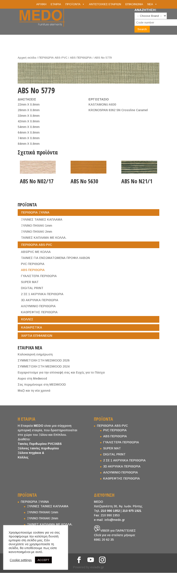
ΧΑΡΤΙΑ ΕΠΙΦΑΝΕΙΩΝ (36, 335)
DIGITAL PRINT (32, 288)
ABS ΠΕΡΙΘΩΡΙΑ (81, 57)
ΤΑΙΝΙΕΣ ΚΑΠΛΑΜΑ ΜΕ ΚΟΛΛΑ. (43, 237)
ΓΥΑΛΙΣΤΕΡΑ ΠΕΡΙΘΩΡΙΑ (39, 276)
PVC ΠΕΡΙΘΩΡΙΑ (32, 264)
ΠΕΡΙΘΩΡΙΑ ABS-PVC (53, 57)
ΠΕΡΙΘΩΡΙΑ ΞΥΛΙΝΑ (35, 212)
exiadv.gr (97, 567)
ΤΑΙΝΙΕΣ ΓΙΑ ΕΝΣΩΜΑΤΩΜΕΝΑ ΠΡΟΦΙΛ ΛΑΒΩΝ (55, 258)
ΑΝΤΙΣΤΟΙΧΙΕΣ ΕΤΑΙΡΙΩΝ (105, 4)
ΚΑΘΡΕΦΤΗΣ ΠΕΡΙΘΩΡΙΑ (39, 312)
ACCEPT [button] (43, 560)
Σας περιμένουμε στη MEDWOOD (42, 384)
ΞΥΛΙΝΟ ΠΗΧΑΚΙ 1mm (36, 225)
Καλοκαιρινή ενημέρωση (35, 354)
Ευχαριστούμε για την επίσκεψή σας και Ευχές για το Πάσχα (61, 372)
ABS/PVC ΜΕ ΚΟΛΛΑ (36, 252)
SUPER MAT (30, 282)
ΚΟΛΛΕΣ (27, 319)
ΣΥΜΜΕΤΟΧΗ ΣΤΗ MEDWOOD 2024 (44, 366)
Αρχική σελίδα (27, 57)
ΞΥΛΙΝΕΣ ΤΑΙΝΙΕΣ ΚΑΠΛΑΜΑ (41, 219)
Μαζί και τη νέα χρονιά (34, 390)
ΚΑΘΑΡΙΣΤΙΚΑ (31, 327)
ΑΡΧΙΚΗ (41, 4)
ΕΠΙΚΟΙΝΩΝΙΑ (134, 4)
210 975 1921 (131, 510)
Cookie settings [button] (21, 560)
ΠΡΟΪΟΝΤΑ (73, 4)
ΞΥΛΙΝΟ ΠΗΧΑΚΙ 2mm (36, 231)
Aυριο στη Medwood (32, 378)
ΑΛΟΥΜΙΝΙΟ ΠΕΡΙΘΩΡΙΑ (38, 306)
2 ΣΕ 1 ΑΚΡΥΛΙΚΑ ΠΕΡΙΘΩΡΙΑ (42, 294)
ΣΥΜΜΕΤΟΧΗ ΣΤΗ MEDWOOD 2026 (44, 360)
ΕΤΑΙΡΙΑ (56, 4)
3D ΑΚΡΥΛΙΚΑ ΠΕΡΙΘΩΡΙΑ (39, 300)
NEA (150, 4)
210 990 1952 (110, 510)
